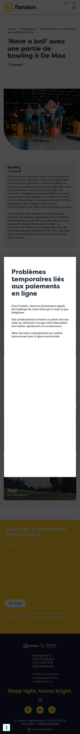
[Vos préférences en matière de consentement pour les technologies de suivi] (6, 727)
